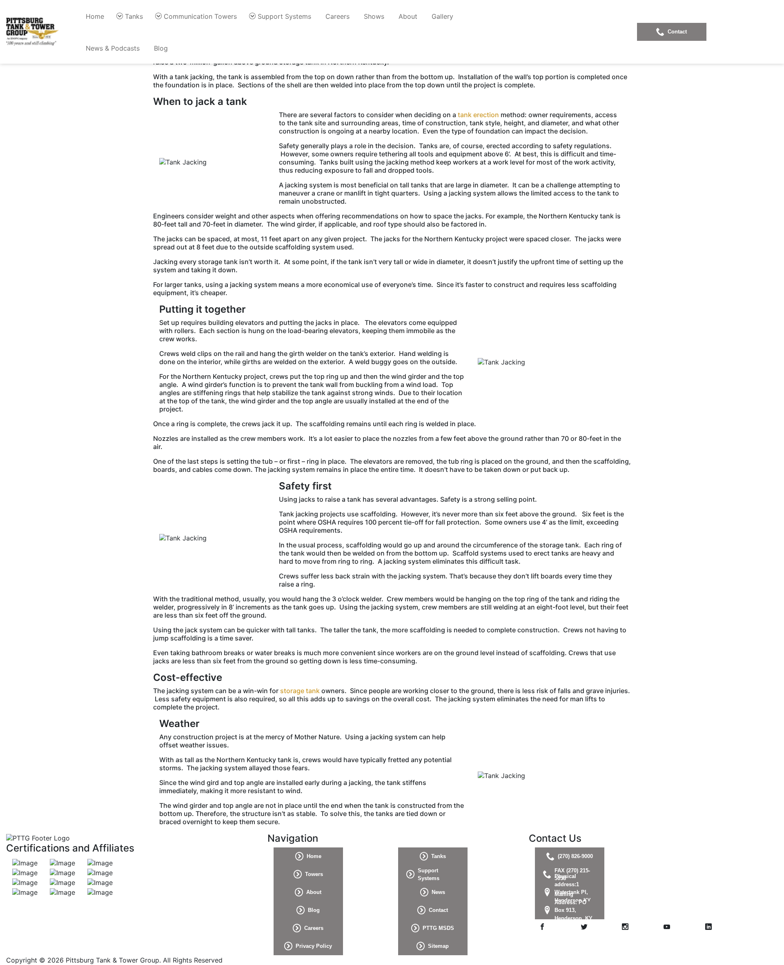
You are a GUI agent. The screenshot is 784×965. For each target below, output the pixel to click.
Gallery (442, 16)
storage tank (300, 691)
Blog (161, 48)
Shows (374, 16)
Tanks (134, 16)
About (408, 16)
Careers (337, 16)
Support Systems (284, 16)
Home (95, 16)
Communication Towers (200, 16)
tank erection (478, 115)
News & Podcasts (113, 48)
